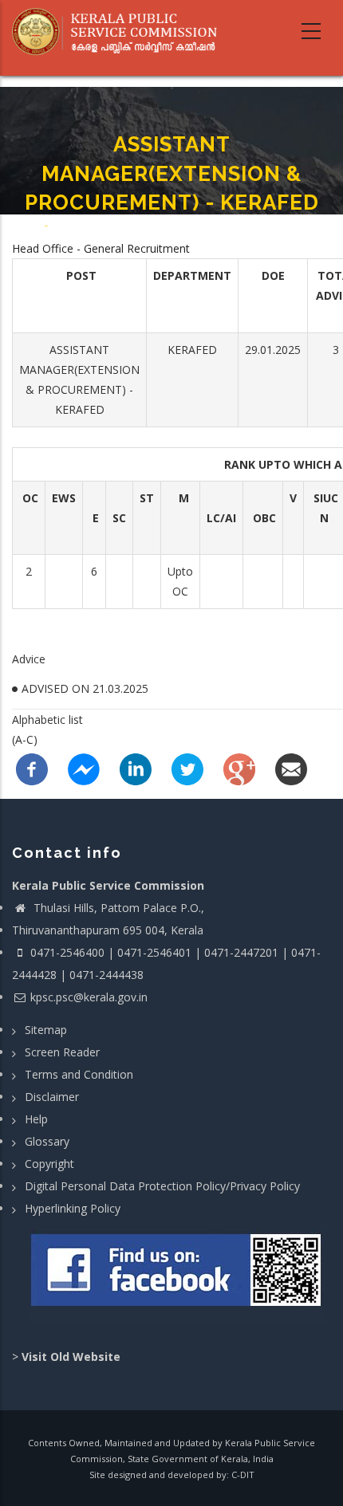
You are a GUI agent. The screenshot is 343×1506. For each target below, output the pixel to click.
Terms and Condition (79, 1074)
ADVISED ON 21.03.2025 (85, 688)
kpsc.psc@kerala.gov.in (89, 997)
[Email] (291, 768)
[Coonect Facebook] (177, 1276)
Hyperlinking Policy (72, 1208)
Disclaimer (52, 1096)
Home (28, 225)
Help (36, 1119)
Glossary (47, 1141)
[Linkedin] (136, 768)
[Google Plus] (239, 768)
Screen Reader (62, 1052)
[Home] (120, 32)
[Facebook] (32, 768)
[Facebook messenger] (84, 768)
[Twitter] (187, 768)
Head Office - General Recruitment (101, 248)
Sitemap (46, 1029)
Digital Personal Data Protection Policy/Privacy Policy (162, 1185)
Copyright (49, 1163)
